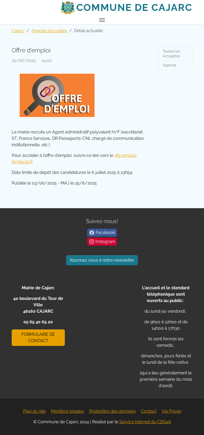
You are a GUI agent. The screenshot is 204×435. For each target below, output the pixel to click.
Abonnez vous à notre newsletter (102, 260)
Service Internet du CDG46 (145, 421)
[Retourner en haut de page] (192, 423)
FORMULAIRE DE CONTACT (38, 337)
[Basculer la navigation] (102, 19)
